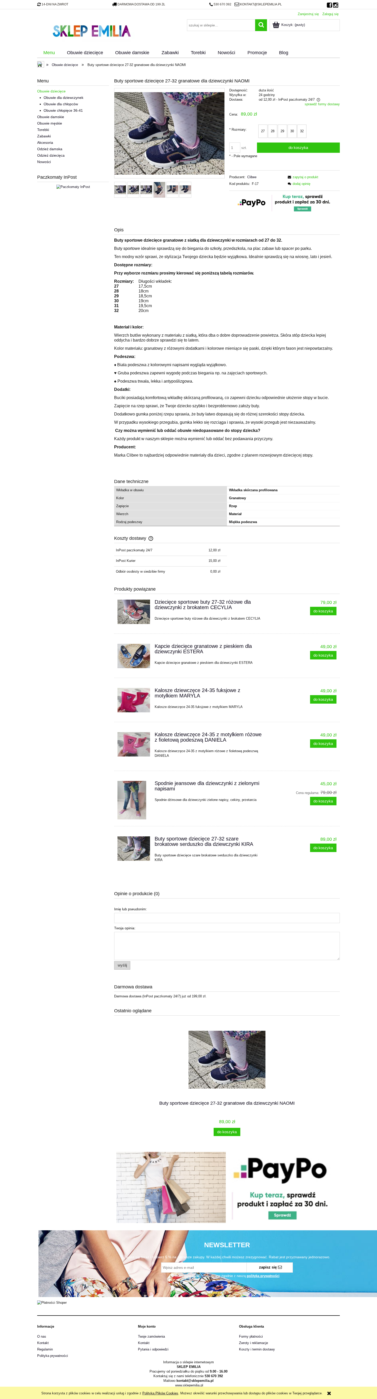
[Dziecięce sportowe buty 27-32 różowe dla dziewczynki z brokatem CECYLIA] (133, 612)
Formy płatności (251, 1336)
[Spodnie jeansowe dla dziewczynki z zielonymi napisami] (133, 800)
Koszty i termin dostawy (257, 1349)
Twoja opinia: (124, 928)
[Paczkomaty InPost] (73, 186)
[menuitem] (49, 53)
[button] (302, 177)
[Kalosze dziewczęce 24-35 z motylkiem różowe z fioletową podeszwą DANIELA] (133, 744)
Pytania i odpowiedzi (153, 1349)
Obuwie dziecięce (51, 91)
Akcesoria (45, 142)
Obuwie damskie (50, 117)
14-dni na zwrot (55, 4)
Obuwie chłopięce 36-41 (63, 110)
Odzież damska (49, 149)
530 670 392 (222, 4)
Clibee (251, 177)
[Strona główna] (91, 30)
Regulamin (45, 1349)
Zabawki (44, 136)
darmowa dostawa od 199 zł (141, 4)
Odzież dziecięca (51, 155)
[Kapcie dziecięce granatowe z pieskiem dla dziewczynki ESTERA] (133, 656)
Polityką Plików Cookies (160, 1393)
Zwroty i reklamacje (253, 1343)
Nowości (44, 162)
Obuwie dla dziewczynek (63, 98)
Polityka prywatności (52, 1356)
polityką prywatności (263, 1276)
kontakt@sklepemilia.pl (261, 4)
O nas (41, 1336)
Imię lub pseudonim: (130, 909)
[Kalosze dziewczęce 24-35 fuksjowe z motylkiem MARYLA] (133, 700)
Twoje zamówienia (151, 1336)
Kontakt (43, 1343)
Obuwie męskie (49, 123)
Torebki (43, 130)
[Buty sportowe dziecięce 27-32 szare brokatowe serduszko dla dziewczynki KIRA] (133, 848)
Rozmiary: (238, 129)
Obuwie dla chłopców (61, 104)
